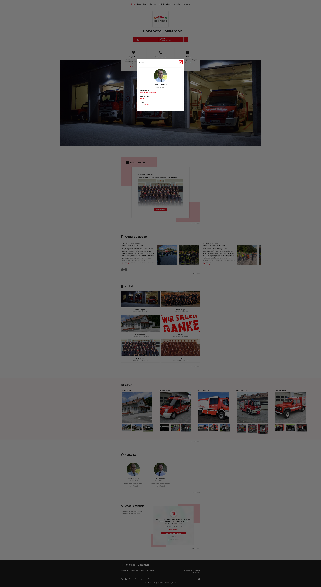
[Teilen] (177, 62)
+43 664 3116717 (145, 104)
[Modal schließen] (160, 293)
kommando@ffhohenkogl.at (148, 92)
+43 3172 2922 (144, 98)
